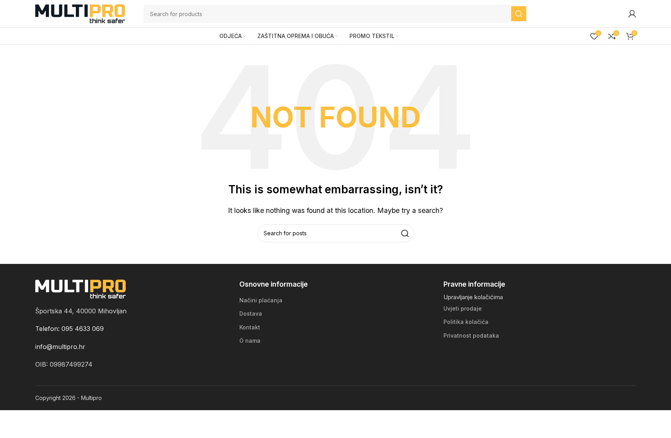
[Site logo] (80, 13)
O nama (249, 340)
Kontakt (249, 327)
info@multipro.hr (60, 347)
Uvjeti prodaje (462, 308)
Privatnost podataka (471, 335)
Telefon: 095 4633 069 (69, 329)
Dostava (250, 313)
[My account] (632, 14)
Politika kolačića (465, 321)
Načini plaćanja (260, 300)
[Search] (518, 13)
